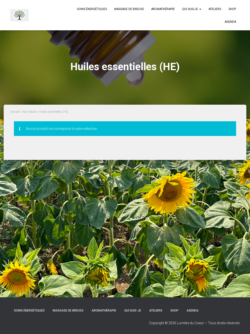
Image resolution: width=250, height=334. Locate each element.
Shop (232, 9)
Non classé (29, 111)
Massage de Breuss (129, 9)
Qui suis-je (190, 9)
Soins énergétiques (92, 9)
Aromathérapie (163, 9)
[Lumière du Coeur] (19, 15)
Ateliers (214, 9)
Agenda (230, 21)
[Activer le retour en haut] (240, 324)
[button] (200, 9)
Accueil (15, 111)
